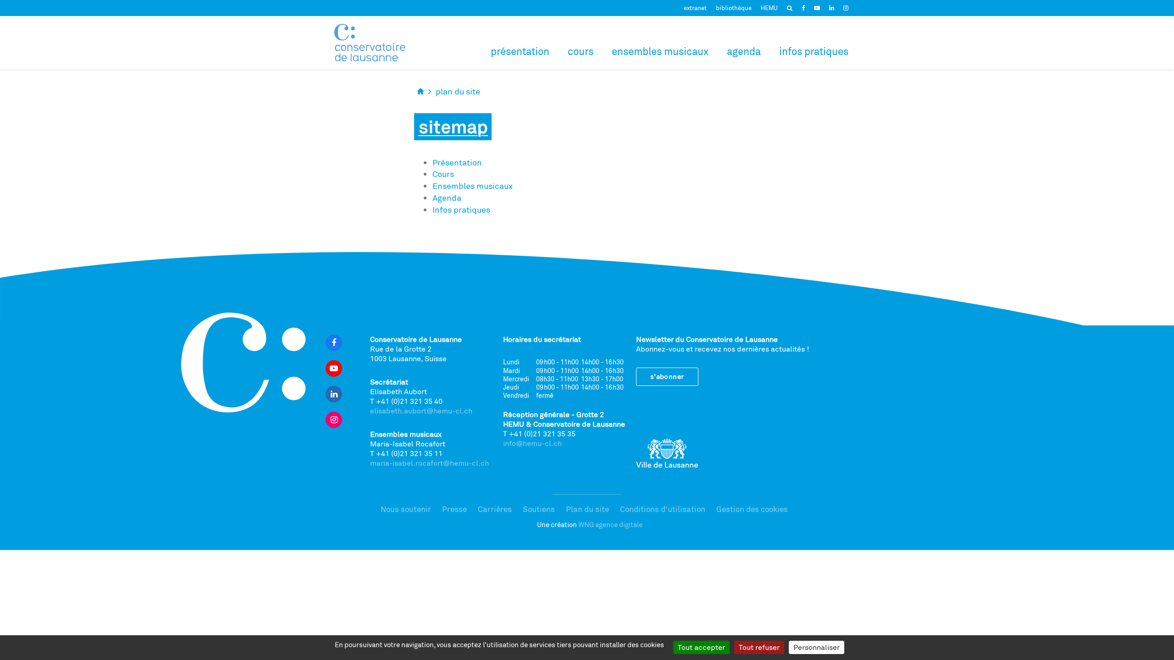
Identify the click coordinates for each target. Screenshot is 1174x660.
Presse (454, 509)
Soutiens (539, 509)
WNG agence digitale (610, 524)
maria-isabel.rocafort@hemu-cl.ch (429, 463)
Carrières (495, 509)
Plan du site (587, 509)
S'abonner (667, 376)
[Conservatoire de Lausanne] (370, 42)
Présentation (520, 51)
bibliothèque (734, 7)
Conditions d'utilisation (662, 509)
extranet (695, 7)
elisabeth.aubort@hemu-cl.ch (421, 410)
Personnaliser (816, 647)
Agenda (744, 51)
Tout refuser (759, 647)
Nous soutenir (406, 509)
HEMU (769, 7)
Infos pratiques (813, 51)
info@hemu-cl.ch (532, 443)
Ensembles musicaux (660, 51)
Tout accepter (701, 647)
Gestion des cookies (752, 509)
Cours (580, 51)
